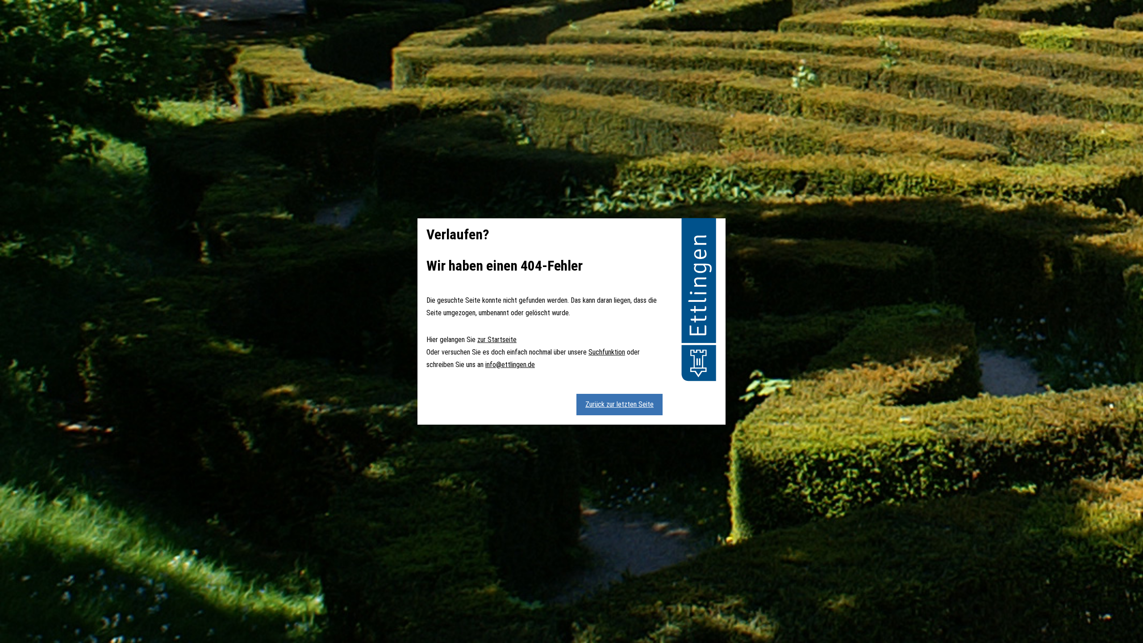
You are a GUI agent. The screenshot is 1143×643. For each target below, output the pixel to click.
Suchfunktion (606, 352)
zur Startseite (497, 339)
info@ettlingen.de (510, 364)
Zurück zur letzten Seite (619, 404)
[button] (699, 301)
